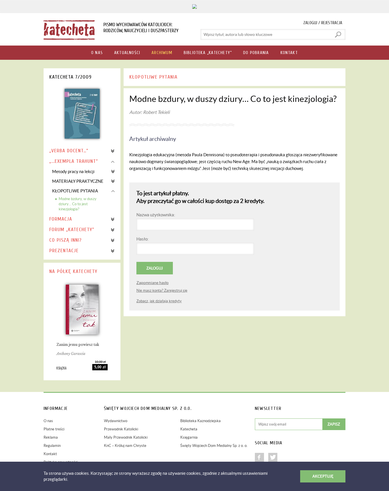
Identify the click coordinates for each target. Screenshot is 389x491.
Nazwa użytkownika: (155, 214)
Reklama (51, 437)
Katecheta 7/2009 (70, 77)
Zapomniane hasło (152, 282)
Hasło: (142, 239)
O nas (48, 421)
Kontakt (50, 454)
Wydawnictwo (115, 421)
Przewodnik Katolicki (121, 429)
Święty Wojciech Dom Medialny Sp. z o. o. (213, 445)
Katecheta (188, 429)
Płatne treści (54, 429)
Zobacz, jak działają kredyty (159, 301)
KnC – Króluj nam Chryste (125, 445)
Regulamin (52, 445)
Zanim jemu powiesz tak (77, 344)
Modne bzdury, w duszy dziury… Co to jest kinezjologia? (78, 204)
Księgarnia (189, 437)
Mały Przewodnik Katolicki (126, 437)
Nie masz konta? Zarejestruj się (161, 290)
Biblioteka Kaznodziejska (200, 421)
